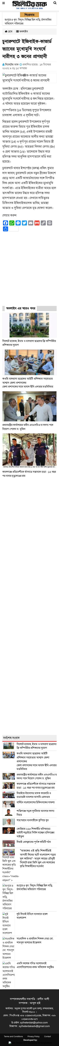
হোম (9, 31)
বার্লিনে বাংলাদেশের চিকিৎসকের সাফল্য (36, 802)
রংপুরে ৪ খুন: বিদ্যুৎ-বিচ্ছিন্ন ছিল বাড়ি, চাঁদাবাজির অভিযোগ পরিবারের (35, 887)
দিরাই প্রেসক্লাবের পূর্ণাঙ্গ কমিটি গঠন (34, 842)
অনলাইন (23, 31)
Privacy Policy (33, 1036)
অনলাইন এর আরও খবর (20, 308)
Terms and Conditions (13, 1036)
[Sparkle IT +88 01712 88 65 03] (29, 1043)
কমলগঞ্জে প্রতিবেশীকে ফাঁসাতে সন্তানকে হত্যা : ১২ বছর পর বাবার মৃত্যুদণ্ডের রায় (36, 785)
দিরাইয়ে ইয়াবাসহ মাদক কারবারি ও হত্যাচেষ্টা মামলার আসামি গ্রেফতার (34, 795)
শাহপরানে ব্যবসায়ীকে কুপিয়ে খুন (33, 820)
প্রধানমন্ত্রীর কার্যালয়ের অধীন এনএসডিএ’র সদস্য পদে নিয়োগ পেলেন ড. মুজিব (37, 776)
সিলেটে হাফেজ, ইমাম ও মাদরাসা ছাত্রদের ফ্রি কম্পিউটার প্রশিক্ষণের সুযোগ (36, 746)
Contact (47, 1036)
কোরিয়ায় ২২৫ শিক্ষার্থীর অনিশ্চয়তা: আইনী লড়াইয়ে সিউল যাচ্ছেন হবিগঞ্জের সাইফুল (35, 832)
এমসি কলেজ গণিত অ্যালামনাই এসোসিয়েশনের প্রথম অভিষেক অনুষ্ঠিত (35, 965)
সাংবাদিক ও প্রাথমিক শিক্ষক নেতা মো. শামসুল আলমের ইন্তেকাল (35, 940)
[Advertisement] (29, 271)
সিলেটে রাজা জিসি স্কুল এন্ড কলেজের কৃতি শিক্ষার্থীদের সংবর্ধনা (38, 858)
